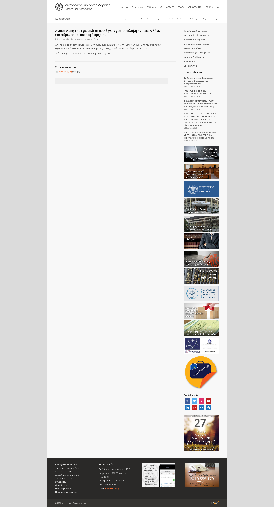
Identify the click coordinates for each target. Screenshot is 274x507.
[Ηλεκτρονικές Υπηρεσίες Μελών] (158, 475)
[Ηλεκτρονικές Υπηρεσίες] (201, 189)
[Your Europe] (201, 171)
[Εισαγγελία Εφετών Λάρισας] (201, 224)
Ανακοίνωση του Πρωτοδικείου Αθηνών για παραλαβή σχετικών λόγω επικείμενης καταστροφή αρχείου (108, 33)
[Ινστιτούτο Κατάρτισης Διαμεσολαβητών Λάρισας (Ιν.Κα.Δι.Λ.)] (201, 311)
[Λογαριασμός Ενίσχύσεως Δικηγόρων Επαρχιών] (201, 293)
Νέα (96, 39)
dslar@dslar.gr (112, 488)
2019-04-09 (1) (65, 72)
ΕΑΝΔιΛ (209, 7)
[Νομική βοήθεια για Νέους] (201, 346)
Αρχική (125, 7)
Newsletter (141, 19)
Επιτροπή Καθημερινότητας (198, 35)
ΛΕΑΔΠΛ (170, 7)
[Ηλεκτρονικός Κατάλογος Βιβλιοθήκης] (201, 276)
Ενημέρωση (137, 7)
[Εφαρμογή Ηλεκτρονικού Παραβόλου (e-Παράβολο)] (201, 328)
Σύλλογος (151, 7)
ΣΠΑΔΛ (180, 7)
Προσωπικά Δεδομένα (66, 492)
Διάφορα (89, 39)
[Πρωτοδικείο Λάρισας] (201, 206)
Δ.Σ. (161, 7)
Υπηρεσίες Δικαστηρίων (196, 43)
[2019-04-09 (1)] (57, 72)
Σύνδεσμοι (189, 61)
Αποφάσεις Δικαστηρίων (197, 52)
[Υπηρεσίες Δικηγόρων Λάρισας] (201, 154)
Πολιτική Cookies (63, 488)
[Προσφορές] (201, 259)
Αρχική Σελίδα (128, 19)
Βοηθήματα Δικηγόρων (195, 30)
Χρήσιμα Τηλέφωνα (194, 57)
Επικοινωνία (190, 65)
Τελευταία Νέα (193, 72)
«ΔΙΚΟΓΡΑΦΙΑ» (195, 7)
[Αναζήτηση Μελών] (201, 241)
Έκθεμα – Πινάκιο (192, 48)
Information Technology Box (215, 502)
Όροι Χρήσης (61, 485)
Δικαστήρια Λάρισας (194, 39)
